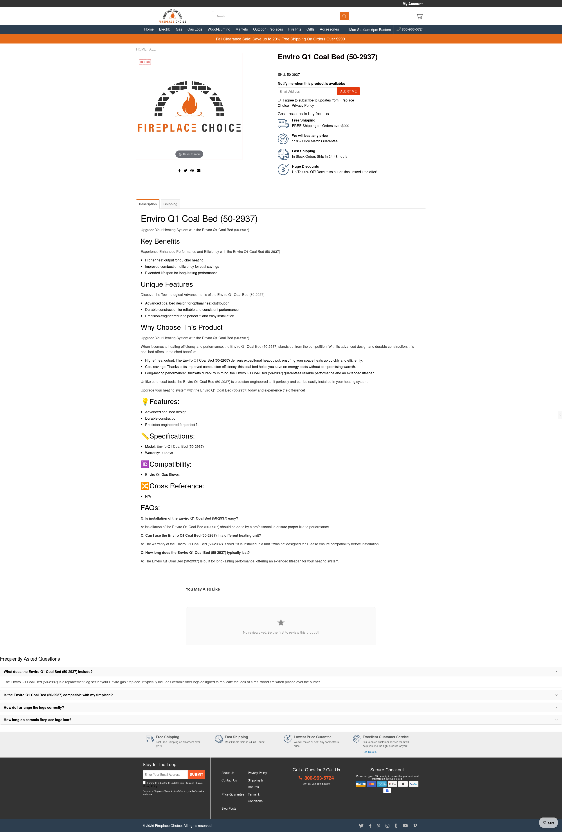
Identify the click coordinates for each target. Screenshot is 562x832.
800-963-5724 (412, 29)
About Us (228, 772)
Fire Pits (294, 29)
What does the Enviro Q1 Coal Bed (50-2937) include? (48, 671)
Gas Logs (194, 29)
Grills (310, 29)
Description (148, 203)
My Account (413, 3)
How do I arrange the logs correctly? (34, 707)
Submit (196, 774)
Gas (179, 29)
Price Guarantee (233, 794)
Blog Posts (229, 808)
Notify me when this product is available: (311, 83)
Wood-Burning (219, 29)
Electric (165, 29)
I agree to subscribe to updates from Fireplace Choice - (173, 784)
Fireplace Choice (168, 825)
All (152, 49)
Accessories (329, 29)
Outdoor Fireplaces (268, 29)
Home (149, 29)
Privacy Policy (303, 105)
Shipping (170, 203)
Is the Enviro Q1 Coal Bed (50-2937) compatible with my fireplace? (58, 694)
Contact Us (229, 780)
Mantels (242, 29)
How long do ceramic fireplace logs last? (37, 719)
